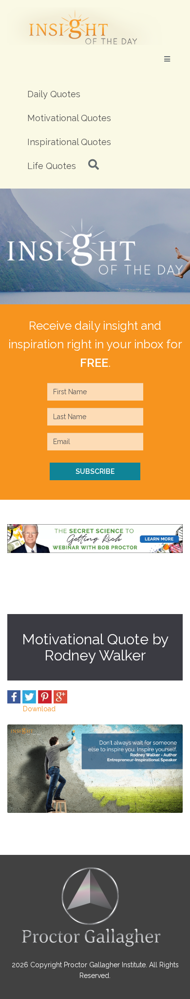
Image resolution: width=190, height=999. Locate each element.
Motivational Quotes (69, 118)
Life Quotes (51, 166)
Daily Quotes (53, 94)
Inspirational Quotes (69, 142)
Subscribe (95, 471)
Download (39, 709)
